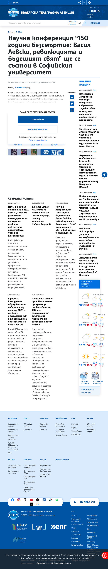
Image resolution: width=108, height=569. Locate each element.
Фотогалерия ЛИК (29, 478)
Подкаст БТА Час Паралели (45, 470)
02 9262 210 (87, 502)
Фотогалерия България (29, 466)
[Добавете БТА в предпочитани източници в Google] (38, 504)
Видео (43, 460)
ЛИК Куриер (76, 434)
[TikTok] (51, 500)
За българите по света (13, 472)
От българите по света (14, 466)
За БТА (74, 516)
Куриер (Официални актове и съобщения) (13, 446)
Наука (73, 428)
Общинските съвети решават (13, 437)
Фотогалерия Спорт (29, 483)
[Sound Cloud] (32, 504)
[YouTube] (32, 500)
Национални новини (13, 425)
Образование (76, 431)
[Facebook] (13, 500)
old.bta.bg (91, 542)
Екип (89, 529)
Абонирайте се (37, 119)
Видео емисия (45, 465)
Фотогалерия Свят (29, 472)
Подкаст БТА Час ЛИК (45, 475)
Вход (95, 11)
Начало (11, 32)
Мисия (74, 528)
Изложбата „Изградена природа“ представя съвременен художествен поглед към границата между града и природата (87, 106)
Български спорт (91, 431)
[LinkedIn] (45, 500)
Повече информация (61, 563)
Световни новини (28, 425)
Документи (76, 535)
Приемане (41, 563)
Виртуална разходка (75, 520)
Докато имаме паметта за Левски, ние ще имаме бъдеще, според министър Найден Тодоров (41, 215)
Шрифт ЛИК (92, 516)
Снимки (28, 460)
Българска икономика (60, 431)
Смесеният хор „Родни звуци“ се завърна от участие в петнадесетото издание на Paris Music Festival (89, 138)
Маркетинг (92, 519)
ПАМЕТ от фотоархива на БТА (29, 490)
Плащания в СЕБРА (92, 537)
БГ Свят (11, 460)
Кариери (74, 538)
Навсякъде (95, 23)
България (12, 418)
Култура (74, 424)
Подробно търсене (72, 22)
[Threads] (26, 500)
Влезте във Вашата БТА (37, 129)
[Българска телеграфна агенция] (13, 515)
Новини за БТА (77, 524)
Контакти (91, 533)
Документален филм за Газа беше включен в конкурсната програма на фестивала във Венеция (88, 266)
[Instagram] (19, 500)
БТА (73, 512)
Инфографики (63, 460)
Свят (26, 418)
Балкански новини (44, 425)
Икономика (61, 418)
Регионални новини (13, 431)
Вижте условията (38, 140)
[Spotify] (57, 500)
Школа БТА (75, 542)
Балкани (44, 418)
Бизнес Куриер (61, 435)
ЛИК (20, 32)
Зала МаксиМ (92, 522)
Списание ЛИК (93, 526)
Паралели (28, 430)
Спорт (90, 418)
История (75, 531)
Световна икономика (60, 425)
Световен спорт (91, 425)
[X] (38, 500)
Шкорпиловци (77, 545)
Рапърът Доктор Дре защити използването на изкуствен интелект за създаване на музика (89, 238)
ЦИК (10, 453)
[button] (79, 2)
